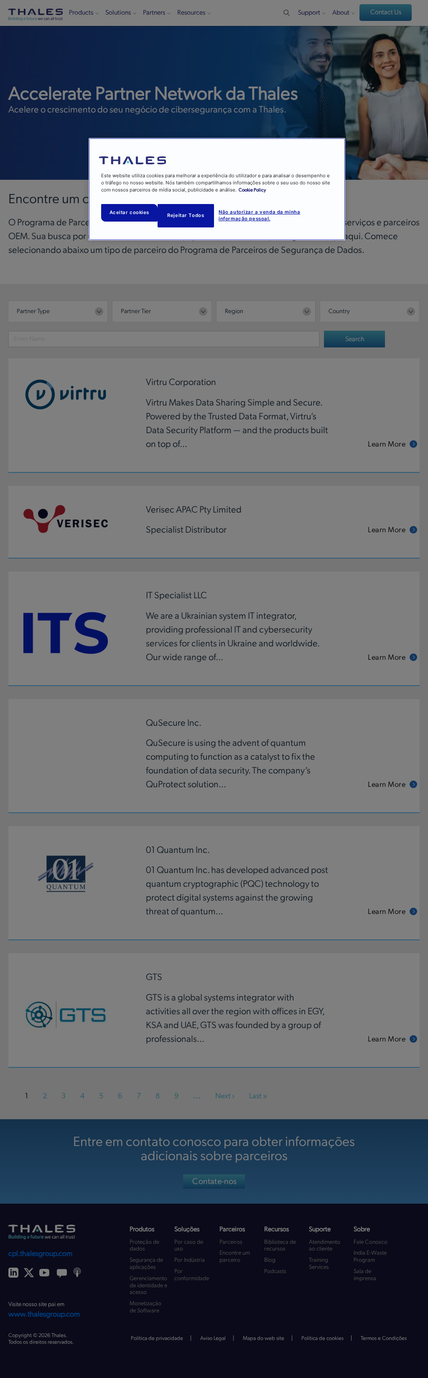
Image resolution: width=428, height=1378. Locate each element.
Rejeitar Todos (185, 215)
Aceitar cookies (130, 212)
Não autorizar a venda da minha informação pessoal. (259, 215)
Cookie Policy (252, 190)
